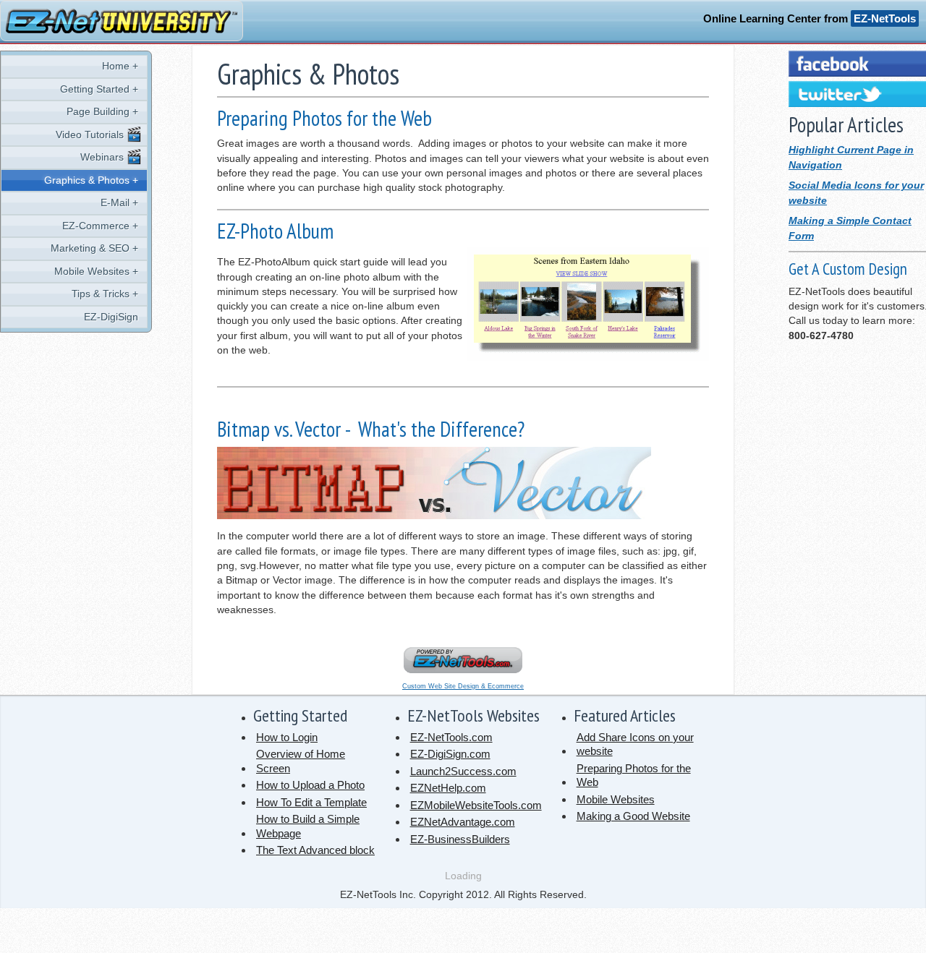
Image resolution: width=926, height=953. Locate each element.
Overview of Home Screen (300, 761)
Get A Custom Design (848, 268)
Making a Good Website (633, 816)
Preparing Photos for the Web (324, 118)
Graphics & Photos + (91, 180)
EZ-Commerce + (100, 226)
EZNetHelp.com (448, 788)
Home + (120, 66)
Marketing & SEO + (94, 248)
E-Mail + (119, 202)
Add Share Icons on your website (635, 744)
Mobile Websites (616, 799)
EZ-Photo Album (275, 231)
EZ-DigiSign (111, 317)
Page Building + (102, 111)
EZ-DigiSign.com (450, 754)
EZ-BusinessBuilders (460, 839)
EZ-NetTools (885, 18)
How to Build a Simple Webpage (308, 826)
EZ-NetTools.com (451, 737)
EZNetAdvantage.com (462, 822)
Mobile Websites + (96, 271)
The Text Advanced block (315, 850)
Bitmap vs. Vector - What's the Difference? (370, 429)
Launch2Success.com (463, 771)
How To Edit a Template (311, 802)
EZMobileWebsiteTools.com (476, 805)
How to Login (287, 737)
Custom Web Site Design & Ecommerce (463, 686)
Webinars (103, 157)
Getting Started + (99, 89)
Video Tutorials (91, 134)
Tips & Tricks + (105, 294)
